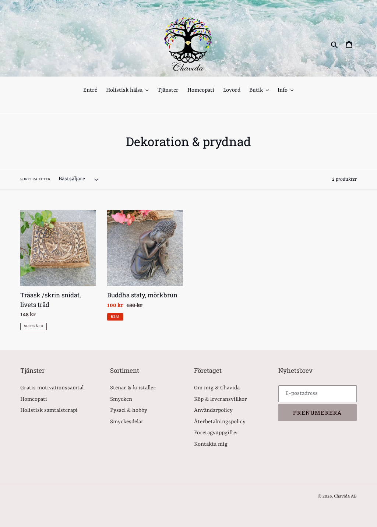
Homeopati (33, 399)
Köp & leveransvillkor (220, 399)
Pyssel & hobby (128, 410)
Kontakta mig (211, 444)
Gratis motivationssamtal (52, 388)
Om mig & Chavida (217, 388)
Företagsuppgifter (216, 433)
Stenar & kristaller (133, 388)
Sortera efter (35, 179)
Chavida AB (345, 496)
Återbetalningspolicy (220, 422)
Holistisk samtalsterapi (49, 410)
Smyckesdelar (127, 422)
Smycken (121, 399)
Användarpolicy (213, 410)
